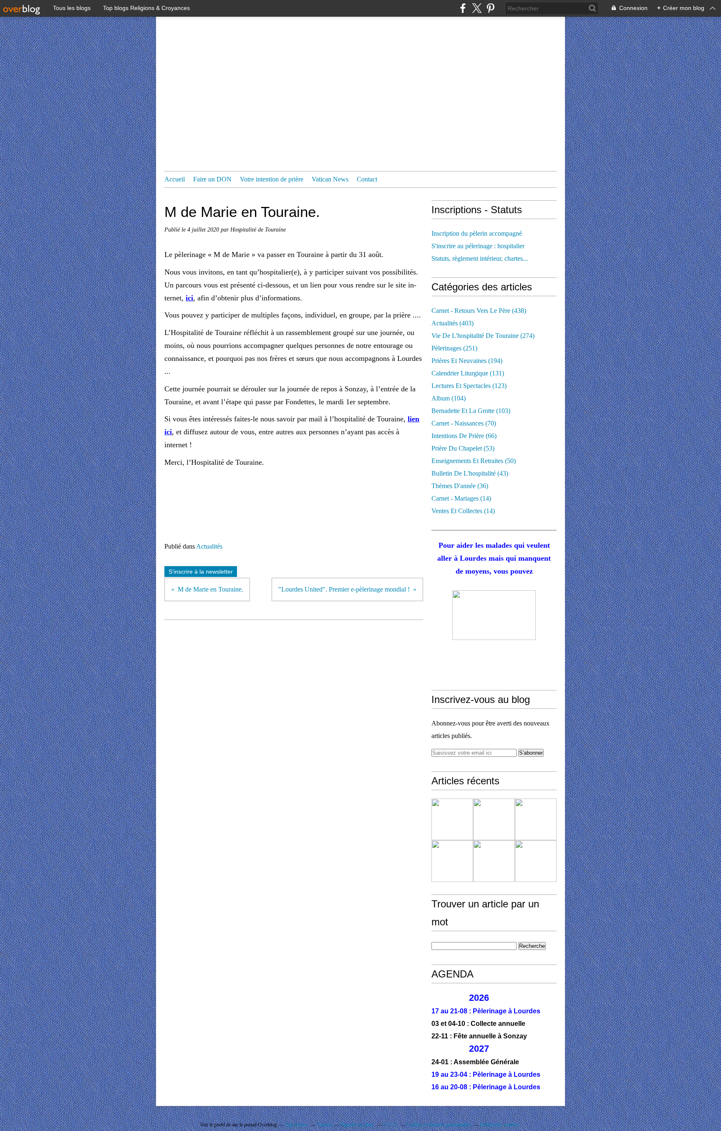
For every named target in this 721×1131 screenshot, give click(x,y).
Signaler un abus (357, 1125)
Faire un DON (212, 179)
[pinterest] (490, 8)
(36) (459, 485)
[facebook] (463, 8)
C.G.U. (390, 1125)
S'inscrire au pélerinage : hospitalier (477, 245)
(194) (466, 360)
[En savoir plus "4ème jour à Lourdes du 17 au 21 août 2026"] (536, 819)
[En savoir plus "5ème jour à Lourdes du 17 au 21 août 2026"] (494, 819)
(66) (464, 435)
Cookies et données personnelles (439, 1125)
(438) (478, 310)
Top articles (296, 1125)
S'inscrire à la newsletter (201, 571)
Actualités (209, 546)
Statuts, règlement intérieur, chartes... (479, 258)
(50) (473, 460)
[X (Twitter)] (476, 8)
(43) (469, 473)
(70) (463, 423)
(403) (452, 323)
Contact (367, 179)
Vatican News (330, 179)
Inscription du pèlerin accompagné (476, 233)
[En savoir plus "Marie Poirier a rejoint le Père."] (536, 861)
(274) (482, 335)
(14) (461, 498)
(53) (462, 448)
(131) (467, 373)
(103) (470, 410)
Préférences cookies (499, 1125)
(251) (454, 348)
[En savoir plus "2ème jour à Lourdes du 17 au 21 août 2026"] (494, 861)
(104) (448, 398)
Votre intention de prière (271, 179)
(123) (469, 385)
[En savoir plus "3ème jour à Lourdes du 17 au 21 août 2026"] (452, 861)
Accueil (174, 179)
